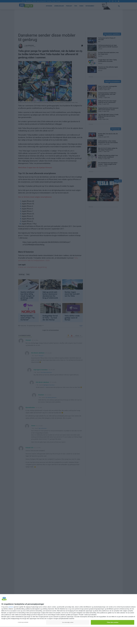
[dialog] (68, 610)
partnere (10, 606)
